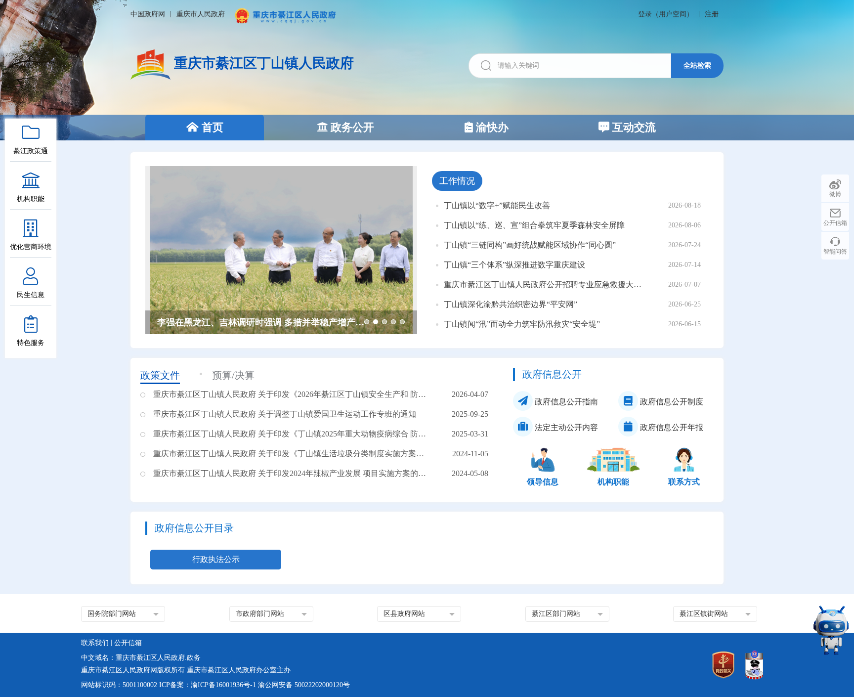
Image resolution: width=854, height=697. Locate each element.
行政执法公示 (216, 559)
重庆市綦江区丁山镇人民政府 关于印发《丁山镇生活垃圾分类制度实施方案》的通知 (292, 453)
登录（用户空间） (665, 14)
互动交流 (632, 127)
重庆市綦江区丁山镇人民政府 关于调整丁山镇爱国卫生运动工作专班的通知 (284, 414)
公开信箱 (835, 222)
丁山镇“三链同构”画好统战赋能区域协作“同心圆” (530, 245)
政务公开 (351, 127)
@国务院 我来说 (189, 322)
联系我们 (95, 643)
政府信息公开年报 (670, 427)
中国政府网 (147, 14)
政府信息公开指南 (565, 401)
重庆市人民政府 (200, 14)
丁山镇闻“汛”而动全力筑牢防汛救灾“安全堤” (522, 324)
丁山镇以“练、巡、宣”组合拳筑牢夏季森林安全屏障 (534, 225)
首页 (211, 127)
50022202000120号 (322, 685)
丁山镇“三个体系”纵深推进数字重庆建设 (514, 265)
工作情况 (457, 181)
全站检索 (697, 65)
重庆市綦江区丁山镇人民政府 (264, 63)
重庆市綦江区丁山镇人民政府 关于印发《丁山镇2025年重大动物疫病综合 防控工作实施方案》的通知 (292, 434)
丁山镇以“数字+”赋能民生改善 (497, 205)
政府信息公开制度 (670, 401)
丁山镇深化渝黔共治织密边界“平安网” (510, 304)
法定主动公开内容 (565, 427)
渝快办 (491, 127)
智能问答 (835, 251)
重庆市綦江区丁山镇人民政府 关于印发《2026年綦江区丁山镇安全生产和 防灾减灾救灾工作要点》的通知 (292, 394)
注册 (712, 14)
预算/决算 (233, 375)
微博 (835, 194)
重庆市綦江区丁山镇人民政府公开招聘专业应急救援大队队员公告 (545, 284)
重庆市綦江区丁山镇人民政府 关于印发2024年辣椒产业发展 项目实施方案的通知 (292, 473)
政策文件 (160, 375)
